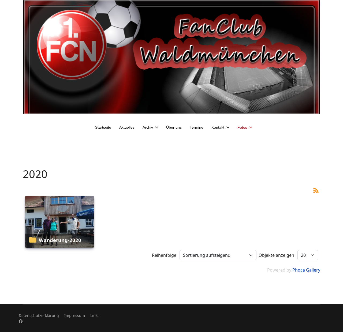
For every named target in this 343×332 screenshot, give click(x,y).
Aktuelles (127, 127)
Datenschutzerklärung (39, 315)
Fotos (242, 127)
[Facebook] (21, 321)
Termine (196, 127)
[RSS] (316, 190)
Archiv (148, 127)
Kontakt (217, 127)
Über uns (174, 127)
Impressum (74, 315)
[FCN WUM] (171, 57)
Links (94, 315)
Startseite (103, 127)
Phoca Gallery (306, 270)
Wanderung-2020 (60, 240)
